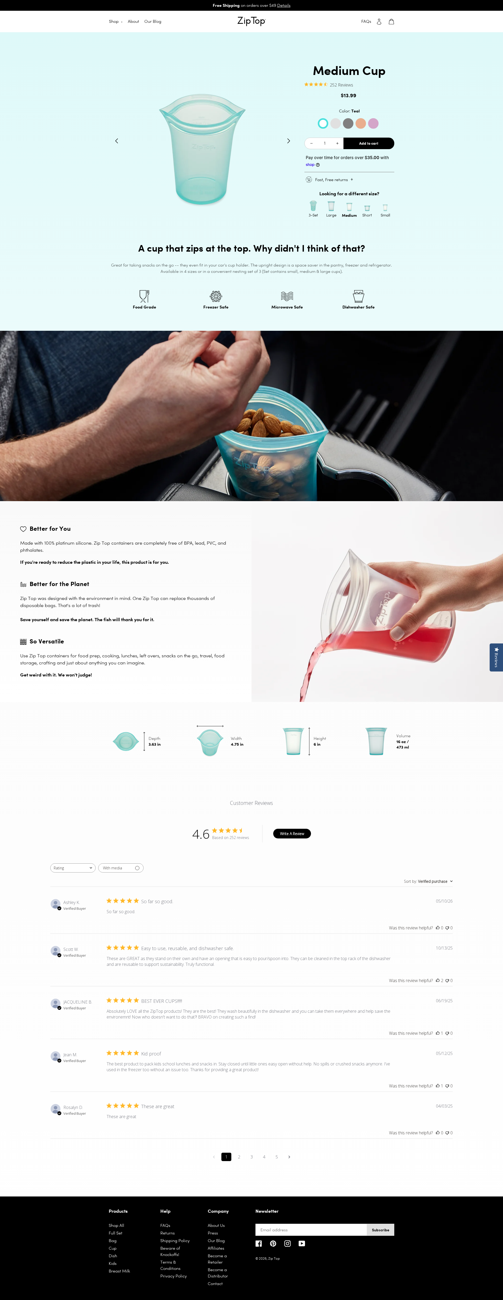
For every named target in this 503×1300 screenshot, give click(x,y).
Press (213, 1233)
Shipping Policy (175, 1240)
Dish (113, 1255)
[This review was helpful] (438, 980)
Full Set (115, 1233)
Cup (113, 1248)
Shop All (116, 1225)
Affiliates (216, 1248)
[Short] (367, 206)
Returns (167, 1233)
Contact (215, 1283)
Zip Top (274, 1258)
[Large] (331, 206)
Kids (113, 1263)
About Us (216, 1225)
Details (284, 5)
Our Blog (216, 1240)
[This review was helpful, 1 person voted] (438, 1033)
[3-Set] (313, 206)
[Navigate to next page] (289, 1157)
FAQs (165, 1225)
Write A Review (292, 833)
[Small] (385, 206)
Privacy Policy (173, 1276)
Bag (113, 1240)
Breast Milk (119, 1271)
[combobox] (73, 868)
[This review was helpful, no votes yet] (438, 928)
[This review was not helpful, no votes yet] (447, 928)
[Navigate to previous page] (214, 1157)
